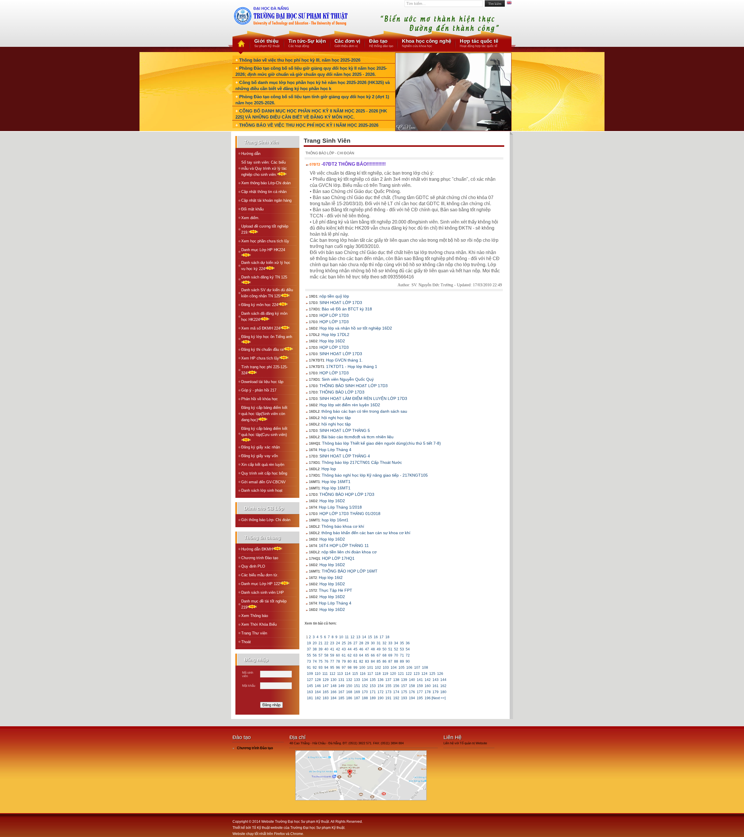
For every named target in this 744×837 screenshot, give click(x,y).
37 (309, 649)
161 (435, 686)
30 (373, 643)
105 (401, 668)
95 (332, 668)
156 (396, 686)
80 (350, 661)
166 (333, 692)
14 (364, 637)
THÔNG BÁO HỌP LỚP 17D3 (346, 494)
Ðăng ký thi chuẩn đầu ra (262, 349)
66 (373, 655)
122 (409, 674)
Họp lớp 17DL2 (335, 334)
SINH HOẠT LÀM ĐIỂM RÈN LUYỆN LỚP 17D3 (363, 398)
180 (443, 692)
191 (388, 698)
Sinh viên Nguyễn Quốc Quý (348, 379)
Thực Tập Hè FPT (335, 590)
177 (420, 692)
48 (373, 649)
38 (315, 649)
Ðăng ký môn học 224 (259, 305)
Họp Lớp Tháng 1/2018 (340, 507)
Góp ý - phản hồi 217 (258, 390)
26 (350, 643)
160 (428, 686)
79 (344, 661)
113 (340, 674)
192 (396, 698)
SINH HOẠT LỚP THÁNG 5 (344, 430)
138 (396, 680)
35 (402, 643)
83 (367, 661)
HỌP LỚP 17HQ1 (338, 558)
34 (396, 643)
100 (362, 668)
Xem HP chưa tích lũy (260, 358)
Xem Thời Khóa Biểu (259, 624)
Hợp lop (328, 468)
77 (332, 661)
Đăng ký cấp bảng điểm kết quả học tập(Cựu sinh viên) (264, 431)
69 (390, 655)
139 (404, 680)
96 (338, 668)
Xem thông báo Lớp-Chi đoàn (266, 183)
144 (443, 680)
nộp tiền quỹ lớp (334, 296)
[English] (509, 3)
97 (344, 668)
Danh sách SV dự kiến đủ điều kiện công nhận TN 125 (267, 293)
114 (347, 674)
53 (402, 649)
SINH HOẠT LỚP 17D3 (340, 302)
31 (379, 643)
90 (408, 661)
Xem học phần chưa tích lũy (265, 241)
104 (394, 668)
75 (320, 661)
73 (309, 661)
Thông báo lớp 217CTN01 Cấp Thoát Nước (362, 462)
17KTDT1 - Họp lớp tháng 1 (351, 366)
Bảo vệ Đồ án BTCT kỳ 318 (347, 309)
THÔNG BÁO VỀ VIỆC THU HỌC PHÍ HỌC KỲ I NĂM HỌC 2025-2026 (308, 125)
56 (315, 655)
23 (332, 643)
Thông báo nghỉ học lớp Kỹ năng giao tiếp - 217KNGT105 (375, 475)
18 (387, 637)
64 (361, 655)
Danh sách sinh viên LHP (262, 592)
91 (309, 668)
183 (326, 698)
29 (367, 643)
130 (333, 680)
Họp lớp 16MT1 (336, 481)
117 (370, 674)
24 (338, 643)
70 (396, 655)
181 (310, 698)
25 (344, 643)
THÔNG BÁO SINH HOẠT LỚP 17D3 (353, 385)
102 (378, 668)
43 (344, 649)
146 (318, 686)
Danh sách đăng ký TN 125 (264, 277)
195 (420, 698)
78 (338, 661)
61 (344, 655)
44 (350, 649)
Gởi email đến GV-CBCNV (263, 482)
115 (355, 674)
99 (355, 668)
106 (409, 668)
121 (401, 674)
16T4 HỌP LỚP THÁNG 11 (344, 545)
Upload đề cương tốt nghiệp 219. (264, 229)
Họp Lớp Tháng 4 (335, 449)
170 (365, 692)
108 (425, 668)
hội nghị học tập (336, 417)
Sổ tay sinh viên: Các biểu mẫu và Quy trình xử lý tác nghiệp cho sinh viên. (264, 168)
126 (440, 674)
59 (332, 655)
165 (326, 692)
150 (349, 686)
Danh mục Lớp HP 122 (260, 584)
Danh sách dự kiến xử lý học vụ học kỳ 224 (265, 265)
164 (318, 692)
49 (379, 649)
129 (326, 680)
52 (396, 649)
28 (361, 643)
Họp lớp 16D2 (332, 341)
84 (373, 661)
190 (380, 698)
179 (435, 692)
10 (341, 637)
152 (365, 686)
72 (408, 655)
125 (432, 674)
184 (333, 698)
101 (370, 668)
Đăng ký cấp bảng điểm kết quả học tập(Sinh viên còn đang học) (264, 413)
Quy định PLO (253, 566)
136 (380, 680)
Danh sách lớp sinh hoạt (261, 490)
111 (325, 674)
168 (349, 692)
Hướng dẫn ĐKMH (257, 549)
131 (341, 680)
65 (367, 655)
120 (393, 674)
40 (326, 649)
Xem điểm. (250, 218)
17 (381, 637)
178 (428, 692)
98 (350, 668)
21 (320, 643)
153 (373, 686)
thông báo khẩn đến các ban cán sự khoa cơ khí (365, 532)
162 (443, 686)
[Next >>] (439, 698)
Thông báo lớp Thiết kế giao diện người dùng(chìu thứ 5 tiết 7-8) (381, 443)
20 (315, 643)
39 (320, 649)
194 (412, 698)
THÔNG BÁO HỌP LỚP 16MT (350, 571)
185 (341, 698)
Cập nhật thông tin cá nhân (264, 191)
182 (318, 698)
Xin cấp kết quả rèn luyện (262, 464)
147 (326, 686)
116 (362, 674)
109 (310, 674)
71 (402, 655)
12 (352, 637)
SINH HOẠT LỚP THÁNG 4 (344, 456)
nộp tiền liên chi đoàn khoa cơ (349, 552)
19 (309, 643)
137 (388, 680)
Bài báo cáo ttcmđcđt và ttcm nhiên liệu (357, 436)
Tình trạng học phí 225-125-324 (264, 370)
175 (404, 692)
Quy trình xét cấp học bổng (264, 473)
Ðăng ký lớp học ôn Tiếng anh (266, 337)
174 (396, 692)
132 (349, 680)
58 (326, 655)
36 (408, 643)
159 (420, 686)
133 (357, 680)
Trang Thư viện (254, 633)
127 (310, 680)
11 (347, 637)
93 (320, 668)
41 (332, 649)
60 (338, 655)
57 (320, 655)
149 (341, 686)
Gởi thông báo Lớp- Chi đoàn (265, 520)
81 (355, 661)
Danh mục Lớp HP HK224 (263, 250)
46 (361, 649)
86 (384, 661)
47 (367, 649)
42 (338, 649)
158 (412, 686)
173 (388, 692)
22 (326, 643)
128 (318, 680)
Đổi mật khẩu (252, 209)
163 (310, 692)
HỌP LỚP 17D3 (334, 315)
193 (404, 698)
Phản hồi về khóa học (259, 399)
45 (355, 649)
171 (373, 692)
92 (315, 668)
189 (373, 698)
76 (326, 661)
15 (370, 637)
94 (326, 668)
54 (408, 649)
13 (358, 637)
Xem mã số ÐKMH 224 (260, 328)
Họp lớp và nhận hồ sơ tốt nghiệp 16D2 (355, 328)
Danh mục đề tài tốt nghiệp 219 (264, 604)
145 (310, 686)
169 (357, 692)
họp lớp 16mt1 (335, 520)
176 (412, 692)
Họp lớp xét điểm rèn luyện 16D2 (349, 405)
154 (380, 686)
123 (417, 674)
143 (435, 680)
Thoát (246, 642)
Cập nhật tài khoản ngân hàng (266, 200)
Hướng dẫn (250, 153)
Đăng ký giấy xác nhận (260, 447)
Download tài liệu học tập (262, 382)
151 (357, 686)
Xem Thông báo (254, 616)
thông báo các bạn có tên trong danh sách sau (364, 411)
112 (332, 674)
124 (424, 674)
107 (417, 668)
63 (355, 655)
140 (412, 680)
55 (309, 655)
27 (355, 643)
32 (384, 643)
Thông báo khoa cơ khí (342, 526)
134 (365, 680)
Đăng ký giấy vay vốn (259, 456)
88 (396, 661)
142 (428, 680)
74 (315, 661)
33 (390, 643)
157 (404, 686)
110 (317, 674)
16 (376, 637)
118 (378, 674)
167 (341, 692)
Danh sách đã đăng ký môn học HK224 (264, 316)
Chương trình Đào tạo (259, 558)
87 (390, 661)
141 (420, 680)
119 (385, 674)
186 (349, 698)
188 (365, 698)
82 (361, 661)
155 (388, 686)
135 (373, 680)
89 (402, 661)
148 (333, 686)
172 (380, 692)
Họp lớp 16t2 (331, 577)
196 (428, 698)
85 (379, 661)
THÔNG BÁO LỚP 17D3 (341, 392)
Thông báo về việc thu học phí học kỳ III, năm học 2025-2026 (299, 60)
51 (390, 649)
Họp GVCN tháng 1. (344, 360)
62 (350, 655)
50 (384, 649)
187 (357, 698)
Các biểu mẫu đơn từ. (259, 575)
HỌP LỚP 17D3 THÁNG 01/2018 (349, 513)
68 (384, 655)
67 (379, 655)
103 (386, 668)
